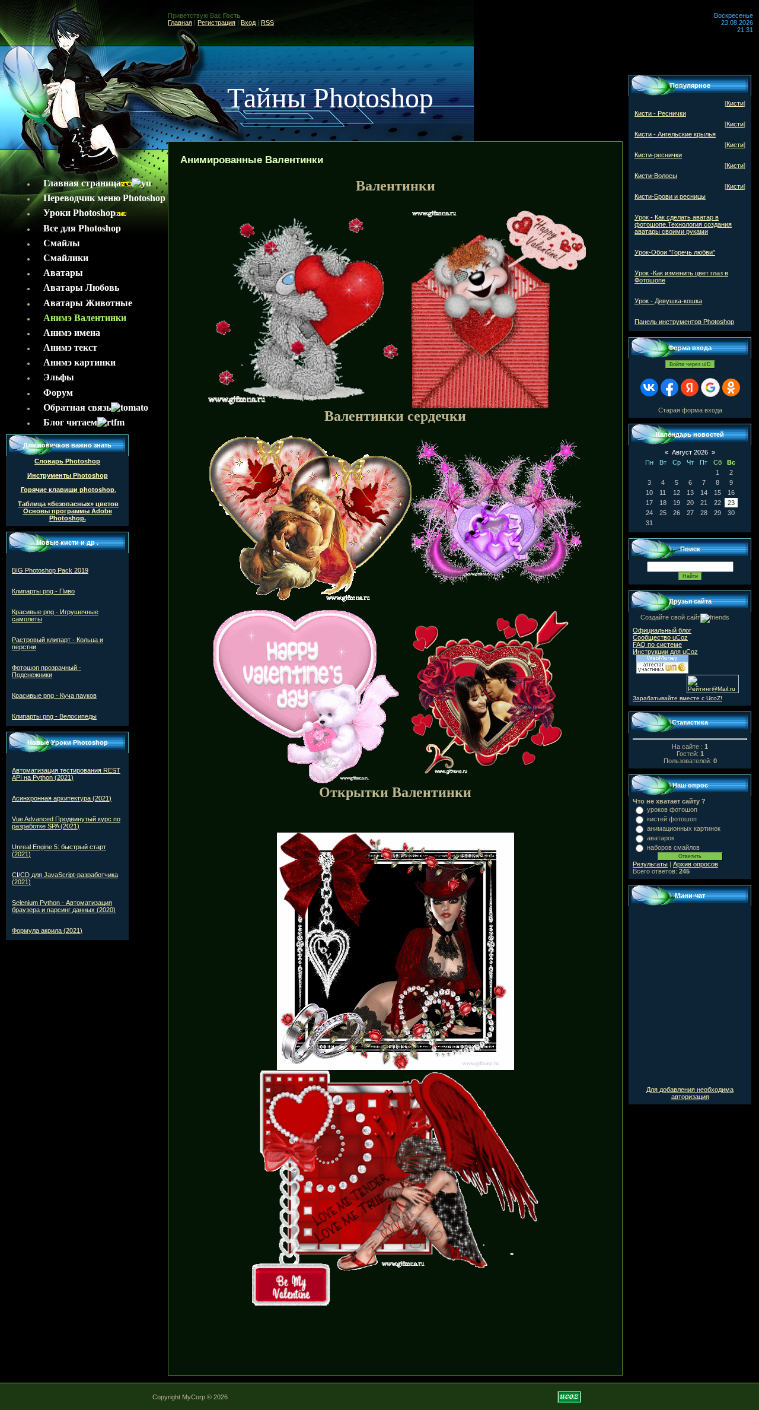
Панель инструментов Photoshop (684, 321)
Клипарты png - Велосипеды (54, 716)
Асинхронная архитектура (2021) (61, 798)
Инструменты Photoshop (67, 475)
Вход (248, 22)
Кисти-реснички (658, 154)
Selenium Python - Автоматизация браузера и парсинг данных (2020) (64, 906)
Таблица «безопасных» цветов (68, 503)
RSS (267, 22)
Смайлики (65, 258)
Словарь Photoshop (67, 461)
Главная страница (82, 183)
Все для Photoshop (82, 228)
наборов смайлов (673, 847)
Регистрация (216, 22)
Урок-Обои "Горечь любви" (674, 252)
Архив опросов (695, 864)
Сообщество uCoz (660, 637)
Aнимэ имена (71, 333)
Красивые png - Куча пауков (54, 695)
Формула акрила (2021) (47, 930)
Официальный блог (662, 630)
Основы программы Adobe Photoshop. (67, 514)
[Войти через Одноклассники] (731, 387)
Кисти (735, 103)
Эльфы (58, 377)
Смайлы (61, 243)
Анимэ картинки (79, 362)
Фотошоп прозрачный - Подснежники (46, 671)
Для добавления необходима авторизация (690, 1093)
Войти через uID (690, 364)
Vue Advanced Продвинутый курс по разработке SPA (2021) (66, 822)
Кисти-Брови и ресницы (670, 196)
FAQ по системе (657, 644)
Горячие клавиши (50, 489)
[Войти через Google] (710, 387)
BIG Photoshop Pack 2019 (50, 570)
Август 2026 (690, 452)
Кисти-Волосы (655, 175)
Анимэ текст (70, 347)
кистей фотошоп (672, 818)
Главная (180, 22)
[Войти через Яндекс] (690, 387)
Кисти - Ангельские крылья (675, 134)
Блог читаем (70, 422)
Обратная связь (77, 407)
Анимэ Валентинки (84, 318)
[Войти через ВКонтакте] (649, 387)
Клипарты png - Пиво (43, 591)
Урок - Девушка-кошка (668, 300)
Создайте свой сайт (670, 617)
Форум (58, 393)
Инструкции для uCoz (665, 651)
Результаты (650, 864)
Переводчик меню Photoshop (104, 198)
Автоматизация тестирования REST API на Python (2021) (66, 774)
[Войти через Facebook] (669, 387)
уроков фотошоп (672, 809)
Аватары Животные (87, 303)
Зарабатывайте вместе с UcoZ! (677, 698)
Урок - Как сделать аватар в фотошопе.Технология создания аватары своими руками (683, 224)
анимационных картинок (683, 828)
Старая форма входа (690, 410)
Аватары (63, 273)
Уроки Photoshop (79, 213)
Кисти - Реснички (660, 113)
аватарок (660, 837)
